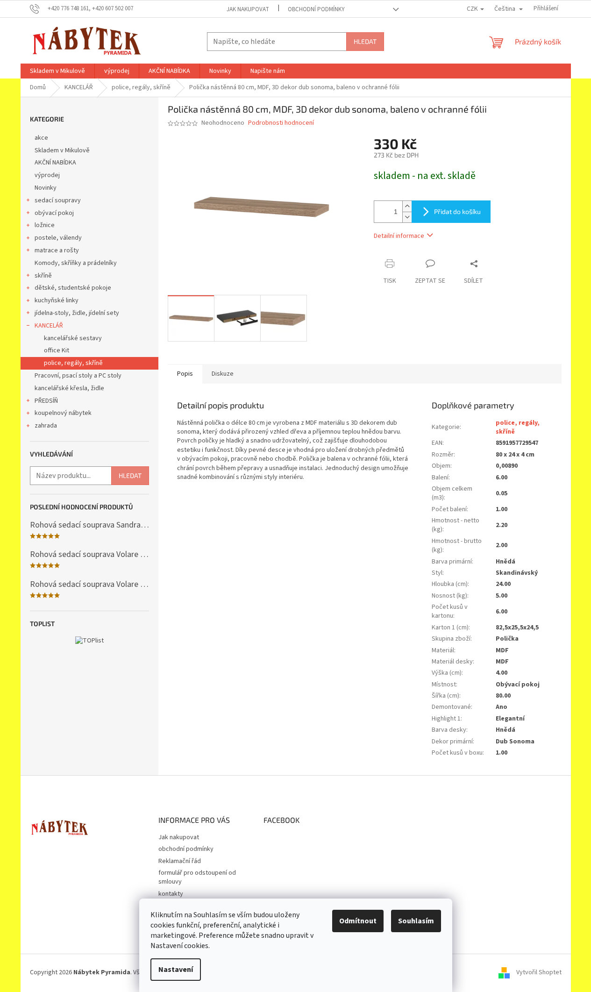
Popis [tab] (185, 373)
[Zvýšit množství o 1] (407, 206)
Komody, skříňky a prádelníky (76, 263)
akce (41, 138)
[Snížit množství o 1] (407, 217)
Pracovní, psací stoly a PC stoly (78, 375)
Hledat (365, 41)
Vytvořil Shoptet (539, 972)
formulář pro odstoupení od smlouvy (197, 877)
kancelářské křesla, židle (69, 388)
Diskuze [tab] (223, 373)
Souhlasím (416, 921)
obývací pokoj (54, 213)
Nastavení (175, 969)
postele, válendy (58, 238)
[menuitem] (57, 71)
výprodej (47, 175)
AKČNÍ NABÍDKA (55, 162)
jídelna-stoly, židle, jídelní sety (77, 313)
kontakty (170, 894)
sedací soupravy (58, 200)
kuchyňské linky (56, 300)
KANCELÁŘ (49, 325)
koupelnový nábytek (63, 413)
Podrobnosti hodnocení (281, 123)
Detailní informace (399, 236)
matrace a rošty (57, 250)
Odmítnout (358, 921)
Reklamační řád (179, 861)
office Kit (56, 350)
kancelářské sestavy (73, 338)
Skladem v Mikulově (62, 150)
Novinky (46, 188)
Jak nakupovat (248, 9)
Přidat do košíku (457, 211)
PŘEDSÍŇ (46, 401)
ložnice (45, 225)
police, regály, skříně (73, 363)
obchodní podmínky (316, 9)
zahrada (46, 425)
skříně (43, 275)
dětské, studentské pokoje (73, 288)
